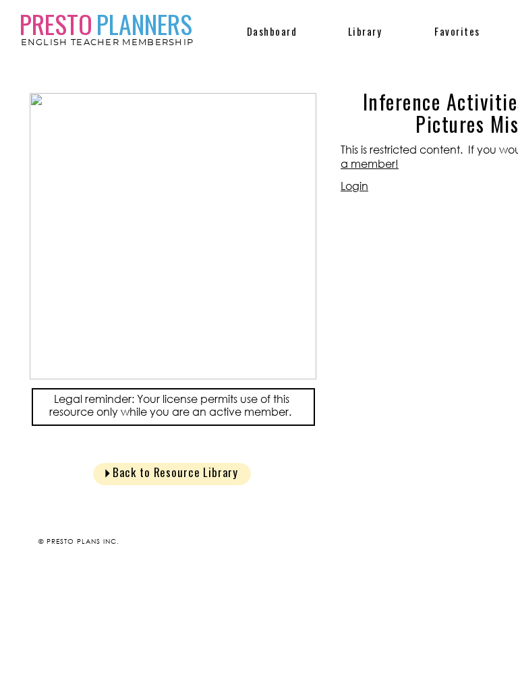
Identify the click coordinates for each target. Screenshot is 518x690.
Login (354, 186)
